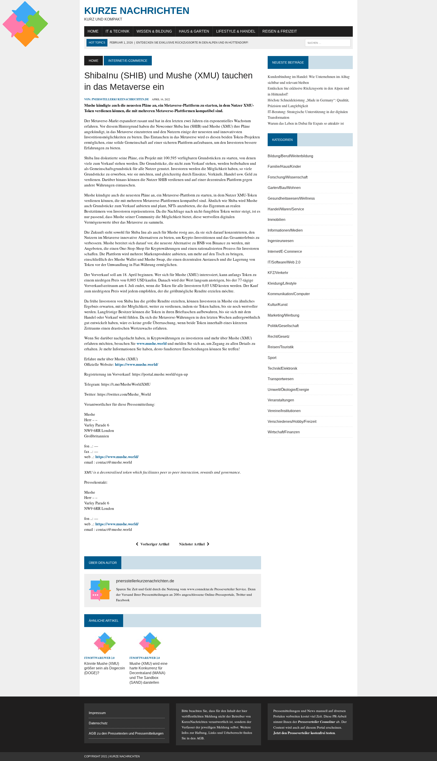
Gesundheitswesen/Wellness (291, 198)
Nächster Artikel (192, 544)
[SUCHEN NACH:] (328, 42)
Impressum (97, 713)
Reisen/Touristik (281, 347)
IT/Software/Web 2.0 (99, 658)
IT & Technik (118, 31)
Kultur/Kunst (277, 305)
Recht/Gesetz (279, 336)
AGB (200, 738)
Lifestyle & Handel (235, 31)
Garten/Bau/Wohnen (284, 188)
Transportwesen (281, 379)
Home (93, 31)
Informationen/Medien (285, 230)
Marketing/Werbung (283, 315)
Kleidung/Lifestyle (282, 283)
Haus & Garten (194, 31)
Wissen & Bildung (154, 31)
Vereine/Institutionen (284, 411)
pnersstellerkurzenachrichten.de (120, 99)
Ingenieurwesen (281, 241)
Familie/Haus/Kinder (284, 166)
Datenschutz (98, 723)
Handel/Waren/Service (286, 209)
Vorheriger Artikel (154, 544)
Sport (272, 358)
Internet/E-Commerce (285, 251)
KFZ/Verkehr (278, 273)
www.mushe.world (152, 343)
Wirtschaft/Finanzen (284, 432)
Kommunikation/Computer (289, 294)
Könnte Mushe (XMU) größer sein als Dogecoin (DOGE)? (104, 668)
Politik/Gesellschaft (283, 326)
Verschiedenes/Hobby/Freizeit (292, 421)
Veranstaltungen (281, 400)
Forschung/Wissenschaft (287, 177)
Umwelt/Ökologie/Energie (288, 390)
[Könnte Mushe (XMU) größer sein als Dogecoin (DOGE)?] (104, 651)
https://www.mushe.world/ (136, 364)
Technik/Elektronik (282, 368)
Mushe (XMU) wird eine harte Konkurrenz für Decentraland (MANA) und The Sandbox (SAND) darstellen (149, 673)
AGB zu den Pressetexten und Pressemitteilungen (126, 733)
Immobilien (276, 220)
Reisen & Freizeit (279, 31)
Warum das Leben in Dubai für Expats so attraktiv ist (306, 123)
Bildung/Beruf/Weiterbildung (290, 156)
